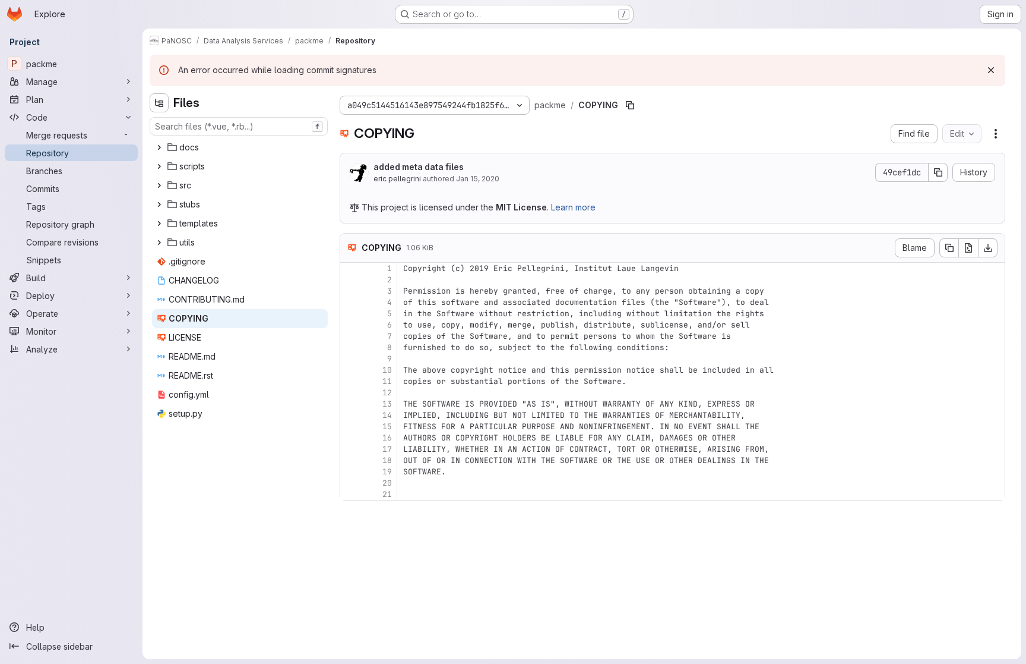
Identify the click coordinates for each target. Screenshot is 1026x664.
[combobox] (239, 126)
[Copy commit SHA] (938, 172)
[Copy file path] (629, 105)
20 (387, 483)
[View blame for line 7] (350, 336)
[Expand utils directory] (159, 242)
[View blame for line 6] (350, 325)
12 (387, 393)
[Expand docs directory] (159, 147)
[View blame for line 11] (350, 381)
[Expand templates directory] (159, 223)
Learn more (573, 207)
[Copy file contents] (948, 247)
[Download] (988, 247)
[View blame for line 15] (350, 426)
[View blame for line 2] (350, 279)
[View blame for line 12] (350, 392)
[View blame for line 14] (350, 415)
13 (387, 404)
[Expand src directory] (159, 185)
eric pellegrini (397, 178)
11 (387, 381)
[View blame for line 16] (350, 437)
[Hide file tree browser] (159, 102)
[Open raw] (968, 247)
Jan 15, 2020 (477, 178)
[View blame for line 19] (350, 471)
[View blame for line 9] (350, 358)
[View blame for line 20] (350, 483)
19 (387, 472)
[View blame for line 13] (350, 404)
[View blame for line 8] (350, 347)
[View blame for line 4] (350, 302)
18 (387, 460)
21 (387, 494)
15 (387, 426)
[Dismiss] (991, 70)
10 (387, 370)
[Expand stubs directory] (159, 204)
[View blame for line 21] (350, 494)
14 (387, 415)
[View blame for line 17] (350, 449)
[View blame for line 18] (350, 460)
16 (387, 438)
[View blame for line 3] (350, 291)
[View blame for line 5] (350, 313)
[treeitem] (240, 147)
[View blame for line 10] (350, 370)
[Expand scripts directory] (159, 166)
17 (387, 449)
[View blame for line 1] (350, 268)
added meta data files (418, 167)
